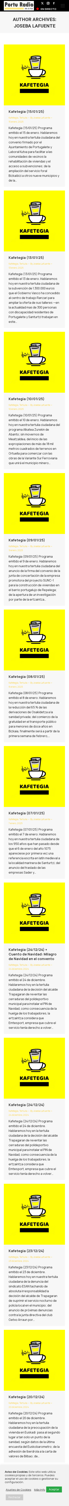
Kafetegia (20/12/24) (27, 1397)
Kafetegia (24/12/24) (26, 1104)
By (40, 117)
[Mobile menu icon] (62, 5)
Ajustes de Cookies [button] (18, 1489)
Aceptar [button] (54, 1489)
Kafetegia (13, 117)
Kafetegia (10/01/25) (26, 398)
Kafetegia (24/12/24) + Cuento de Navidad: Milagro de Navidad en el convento (33, 954)
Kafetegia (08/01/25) (27, 676)
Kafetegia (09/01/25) (27, 540)
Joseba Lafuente (34, 26)
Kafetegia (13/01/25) (26, 257)
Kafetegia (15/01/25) (26, 111)
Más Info (39, 1489)
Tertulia (23, 117)
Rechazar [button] (14, 1497)
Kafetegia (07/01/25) (27, 813)
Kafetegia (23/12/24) (26, 1250)
